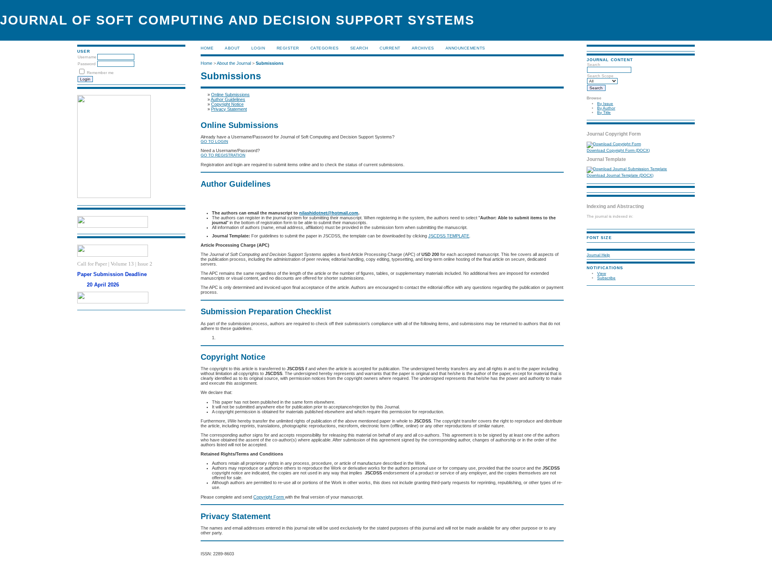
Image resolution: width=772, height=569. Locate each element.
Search (359, 48)
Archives (423, 48)
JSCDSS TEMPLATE (448, 235)
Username (87, 57)
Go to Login (214, 141)
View (601, 273)
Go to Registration (223, 155)
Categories (324, 48)
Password (87, 64)
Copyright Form (269, 497)
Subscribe (606, 278)
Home (207, 48)
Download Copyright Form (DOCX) (618, 150)
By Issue (605, 103)
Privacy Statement (229, 109)
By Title (604, 112)
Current (390, 48)
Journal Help (598, 255)
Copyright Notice (227, 104)
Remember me (100, 72)
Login (258, 48)
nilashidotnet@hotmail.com (328, 212)
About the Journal (234, 63)
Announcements (465, 48)
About (232, 48)
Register (288, 48)
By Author (606, 108)
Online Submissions (230, 94)
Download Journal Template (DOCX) (620, 175)
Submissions (269, 63)
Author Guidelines (228, 99)
